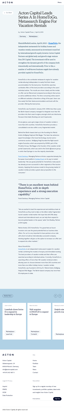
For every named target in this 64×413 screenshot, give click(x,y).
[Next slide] (60, 296)
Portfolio (35, 363)
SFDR (4, 392)
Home (35, 360)
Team (34, 366)
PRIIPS (4, 389)
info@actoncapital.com (10, 369)
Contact (35, 372)
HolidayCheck (39, 159)
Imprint (4, 386)
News (34, 369)
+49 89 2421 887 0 (8, 372)
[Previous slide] (55, 296)
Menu (60, 2)
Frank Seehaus (23, 156)
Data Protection (7, 395)
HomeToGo (22, 249)
